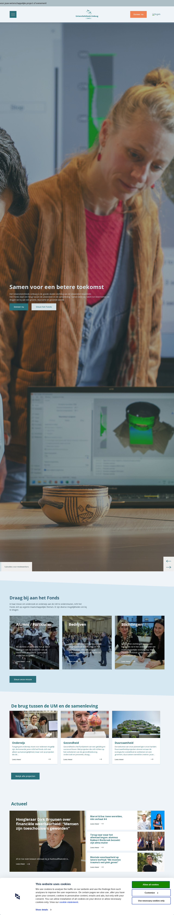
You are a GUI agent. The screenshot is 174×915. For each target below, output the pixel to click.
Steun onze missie (23, 679)
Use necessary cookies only (151, 901)
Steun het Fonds (44, 306)
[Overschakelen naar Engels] (156, 14)
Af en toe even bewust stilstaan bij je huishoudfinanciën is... (42, 859)
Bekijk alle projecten (25, 776)
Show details (42, 909)
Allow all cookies (151, 884)
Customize (150, 893)
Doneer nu (138, 14)
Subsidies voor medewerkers (16, 566)
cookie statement (68, 902)
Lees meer (16, 759)
